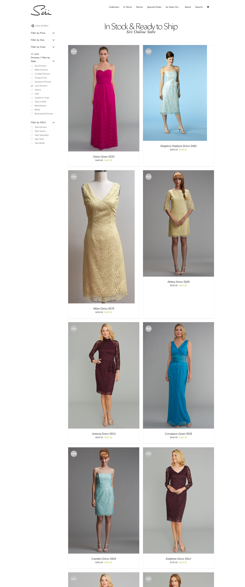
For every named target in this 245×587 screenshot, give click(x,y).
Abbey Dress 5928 (179, 281)
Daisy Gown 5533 (103, 156)
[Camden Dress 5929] (103, 449)
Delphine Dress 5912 (178, 558)
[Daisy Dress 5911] (178, 574)
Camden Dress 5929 (104, 558)
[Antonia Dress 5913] (103, 324)
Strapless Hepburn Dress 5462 (178, 146)
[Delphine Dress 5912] (178, 449)
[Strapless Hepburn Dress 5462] (175, 46)
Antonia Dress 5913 (104, 433)
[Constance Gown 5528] (178, 324)
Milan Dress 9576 (103, 308)
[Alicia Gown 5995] (103, 574)
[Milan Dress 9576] (101, 172)
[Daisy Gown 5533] (103, 46)
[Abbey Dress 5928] (178, 172)
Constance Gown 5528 (178, 433)
